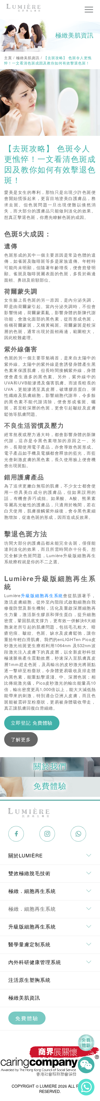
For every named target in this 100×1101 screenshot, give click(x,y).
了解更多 (21, 739)
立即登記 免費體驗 (31, 722)
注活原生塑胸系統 (29, 979)
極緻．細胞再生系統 (32, 908)
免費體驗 (27, 1018)
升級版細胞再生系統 (42, 595)
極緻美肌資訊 (27, 57)
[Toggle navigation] (88, 9)
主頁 (8, 57)
